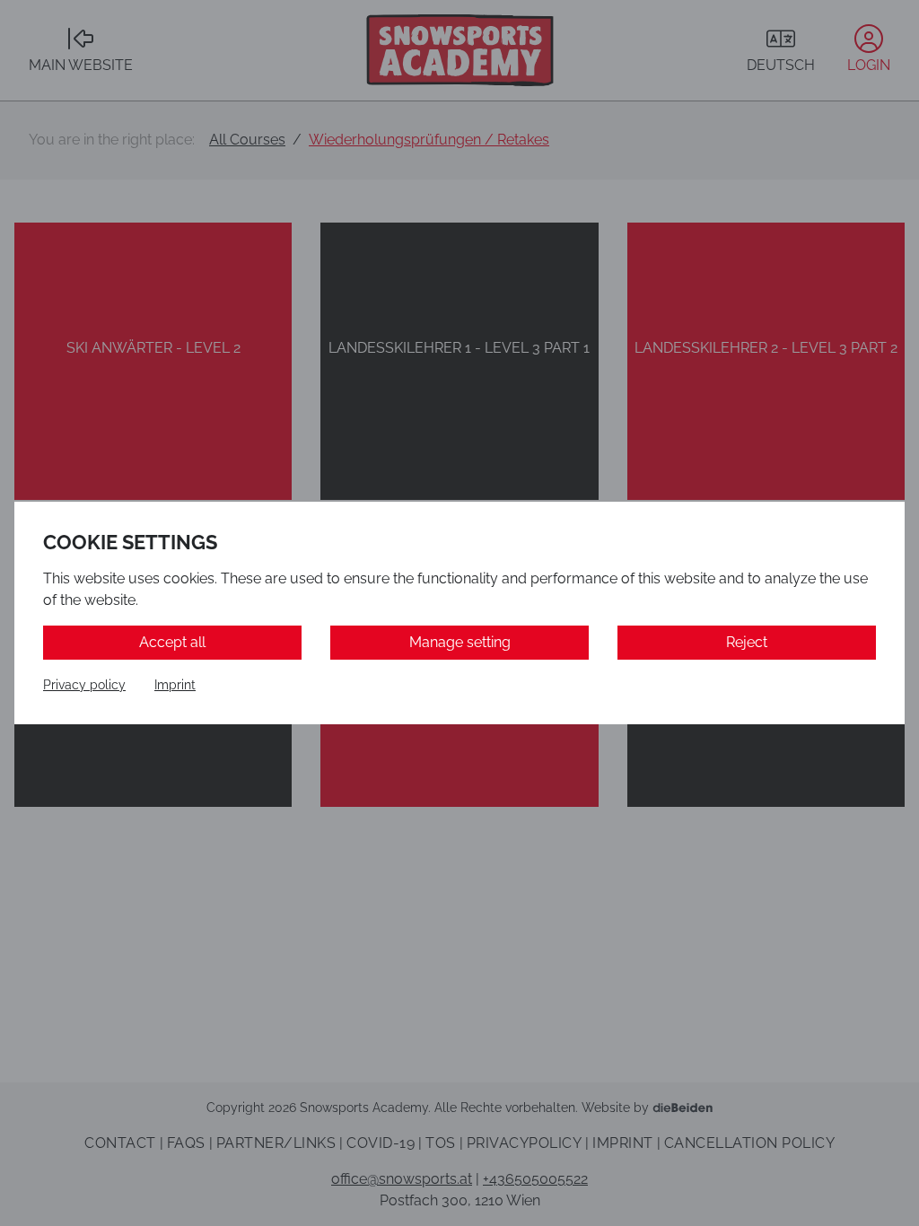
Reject (746, 642)
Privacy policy (84, 685)
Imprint (175, 685)
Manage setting (460, 642)
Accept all (172, 642)
